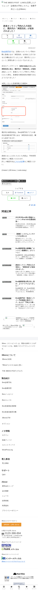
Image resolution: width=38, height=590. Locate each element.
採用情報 (5, 501)
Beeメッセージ (7, 394)
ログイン (5, 435)
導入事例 (5, 463)
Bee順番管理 (6, 388)
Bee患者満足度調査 (9, 406)
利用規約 (5, 505)
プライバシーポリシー (10, 510)
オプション (6, 424)
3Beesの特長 (7, 359)
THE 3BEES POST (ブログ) (12, 371)
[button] (24, 42)
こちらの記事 (19, 161)
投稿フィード (7, 440)
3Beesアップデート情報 (10, 181)
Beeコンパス (6, 400)
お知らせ (22, 181)
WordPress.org (7, 450)
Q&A (3, 474)
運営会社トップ (7, 486)
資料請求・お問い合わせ (11, 524)
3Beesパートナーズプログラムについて (13, 561)
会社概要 (5, 491)
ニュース (5, 496)
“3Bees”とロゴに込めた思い (12, 365)
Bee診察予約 (6, 51)
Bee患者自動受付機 (9, 412)
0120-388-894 (13, 533)
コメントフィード (8, 445)
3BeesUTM (6, 418)
